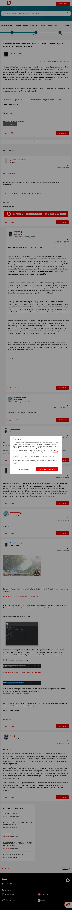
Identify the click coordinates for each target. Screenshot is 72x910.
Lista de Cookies (19, 456)
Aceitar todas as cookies (47, 469)
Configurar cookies (23, 469)
